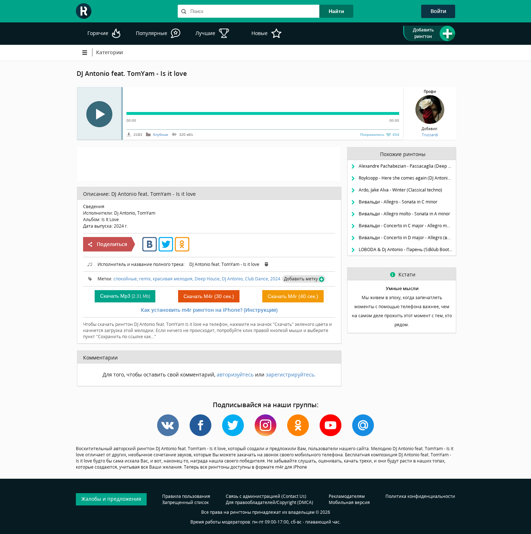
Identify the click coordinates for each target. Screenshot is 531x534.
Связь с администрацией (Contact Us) (266, 496)
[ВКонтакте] (149, 250)
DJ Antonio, (233, 279)
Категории (109, 52)
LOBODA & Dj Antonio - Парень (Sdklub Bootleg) (405, 249)
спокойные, (125, 279)
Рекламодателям (347, 496)
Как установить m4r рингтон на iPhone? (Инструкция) (209, 309)
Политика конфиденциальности (420, 496)
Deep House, (208, 279)
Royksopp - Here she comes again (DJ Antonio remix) (405, 178)
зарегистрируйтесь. (291, 374)
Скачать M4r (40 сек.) (293, 296)
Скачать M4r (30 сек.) (209, 296)
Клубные (160, 135)
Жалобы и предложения (111, 498)
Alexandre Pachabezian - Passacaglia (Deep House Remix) (405, 166)
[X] (166, 250)
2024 (275, 279)
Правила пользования (186, 496)
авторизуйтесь (235, 374)
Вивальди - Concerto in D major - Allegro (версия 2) (405, 237)
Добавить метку (301, 279)
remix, (145, 279)
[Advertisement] (208, 163)
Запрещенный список (185, 502)
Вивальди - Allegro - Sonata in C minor (398, 202)
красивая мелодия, (173, 279)
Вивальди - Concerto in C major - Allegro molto (405, 226)
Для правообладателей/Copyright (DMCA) (269, 502)
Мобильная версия (349, 502)
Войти (438, 11)
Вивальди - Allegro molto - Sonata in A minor (404, 214)
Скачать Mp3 (125, 296)
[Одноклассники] (182, 250)
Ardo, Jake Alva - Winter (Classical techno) (400, 190)
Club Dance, (257, 279)
